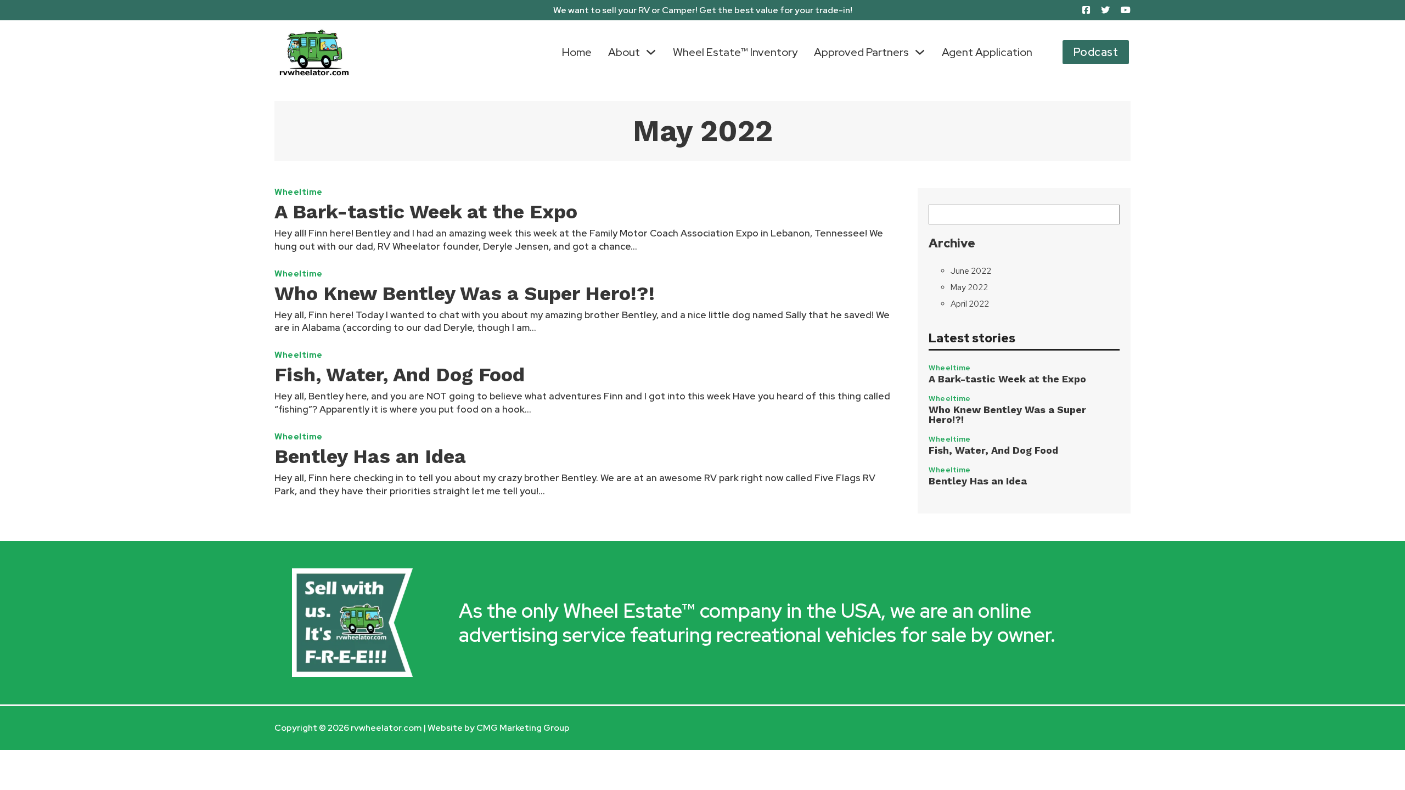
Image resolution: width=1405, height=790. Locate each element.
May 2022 (969, 287)
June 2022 (971, 271)
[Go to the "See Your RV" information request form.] (352, 623)
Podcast (1096, 52)
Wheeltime (298, 192)
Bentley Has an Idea (370, 456)
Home (577, 52)
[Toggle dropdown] (650, 52)
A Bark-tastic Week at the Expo (425, 211)
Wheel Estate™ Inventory (735, 52)
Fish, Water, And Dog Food (399, 374)
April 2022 (970, 303)
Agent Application (987, 52)
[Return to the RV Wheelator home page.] (314, 52)
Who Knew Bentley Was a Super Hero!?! (464, 293)
